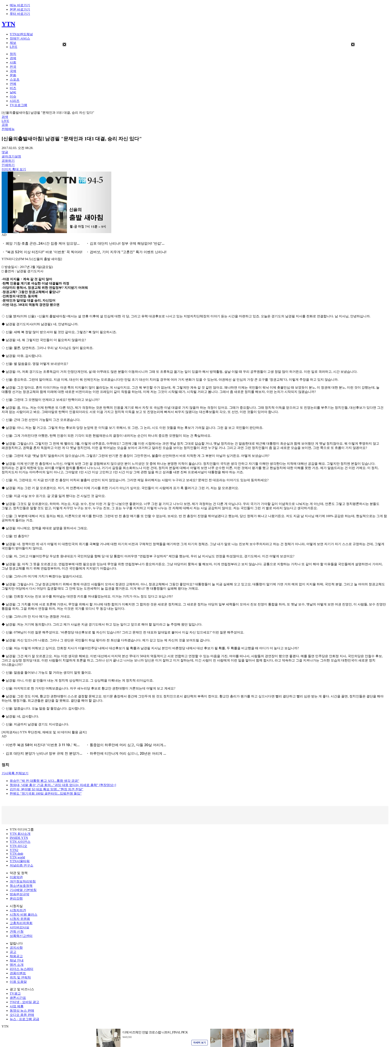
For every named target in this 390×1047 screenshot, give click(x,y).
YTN (8, 24)
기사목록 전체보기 (15, 773)
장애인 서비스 (20, 38)
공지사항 (16, 947)
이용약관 (16, 877)
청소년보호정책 (21, 885)
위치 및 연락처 (20, 977)
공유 (5, 124)
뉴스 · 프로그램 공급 (24, 1019)
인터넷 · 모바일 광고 (24, 1002)
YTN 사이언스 (20, 841)
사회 (13, 62)
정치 (13, 54)
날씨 (13, 92)
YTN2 (14, 850)
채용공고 (16, 956)
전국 (13, 66)
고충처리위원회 (21, 923)
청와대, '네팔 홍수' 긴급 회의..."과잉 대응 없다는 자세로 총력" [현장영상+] (63, 785)
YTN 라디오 (18, 846)
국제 (13, 71)
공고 (13, 952)
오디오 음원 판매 (22, 1015)
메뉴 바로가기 (20, 5)
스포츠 (15, 79)
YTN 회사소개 (20, 833)
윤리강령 (16, 898)
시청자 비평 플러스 (23, 914)
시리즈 (15, 101)
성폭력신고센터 (21, 936)
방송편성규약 (19, 894)
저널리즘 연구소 (21, 865)
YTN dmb (16, 853)
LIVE (13, 47)
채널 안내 (17, 960)
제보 (13, 42)
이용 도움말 (18, 981)
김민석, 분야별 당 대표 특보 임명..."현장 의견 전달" (46, 789)
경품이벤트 (18, 973)
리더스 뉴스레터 (21, 969)
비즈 (13, 88)
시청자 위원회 (20, 919)
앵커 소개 (17, 964)
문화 (13, 75)
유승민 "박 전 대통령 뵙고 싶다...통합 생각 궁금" (44, 780)
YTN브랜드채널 (21, 34)
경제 (13, 58)
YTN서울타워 (20, 861)
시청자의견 (18, 910)
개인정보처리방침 (23, 881)
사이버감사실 (19, 927)
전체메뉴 (8, 129)
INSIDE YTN (19, 838)
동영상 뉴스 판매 (22, 1010)
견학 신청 (17, 931)
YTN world (17, 857)
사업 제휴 (17, 1006)
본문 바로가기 (20, 9)
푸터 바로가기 (20, 13)
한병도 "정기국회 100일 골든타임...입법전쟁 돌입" (46, 793)
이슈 (13, 96)
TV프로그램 (18, 105)
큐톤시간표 (18, 997)
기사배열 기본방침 (23, 890)
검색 (5, 117)
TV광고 (15, 993)
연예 (13, 83)
